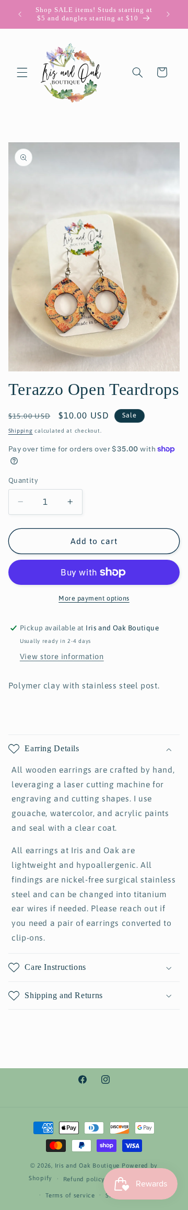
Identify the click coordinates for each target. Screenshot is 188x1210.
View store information (62, 656)
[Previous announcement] (19, 14)
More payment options (94, 598)
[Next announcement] (168, 14)
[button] (22, 72)
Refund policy (84, 1178)
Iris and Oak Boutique (87, 1165)
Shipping (20, 430)
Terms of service (70, 1195)
